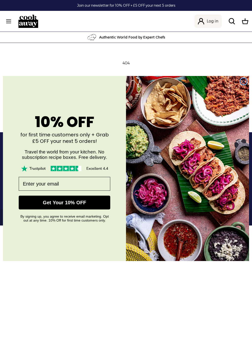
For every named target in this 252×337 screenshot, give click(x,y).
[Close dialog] (243, 81)
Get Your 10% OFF (64, 202)
